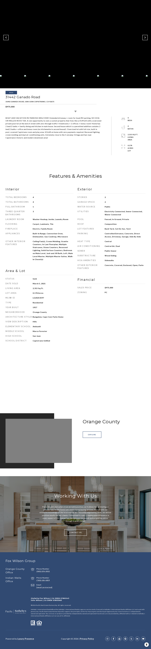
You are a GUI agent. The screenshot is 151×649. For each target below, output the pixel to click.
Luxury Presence (25, 639)
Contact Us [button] (75, 532)
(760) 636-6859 (43, 580)
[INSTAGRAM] (107, 639)
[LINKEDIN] (137, 639)
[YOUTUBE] (143, 639)
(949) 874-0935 (43, 571)
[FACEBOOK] (113, 639)
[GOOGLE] (125, 639)
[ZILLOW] (119, 639)
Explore (92, 435)
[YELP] (131, 639)
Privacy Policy (87, 639)
